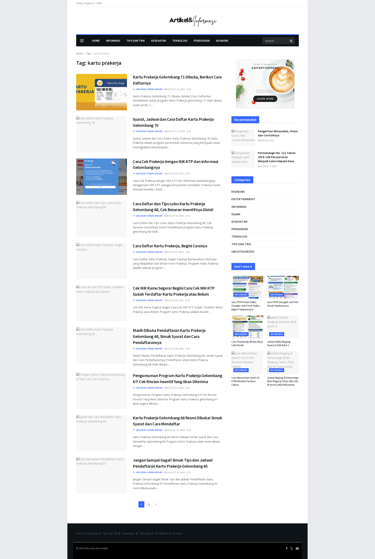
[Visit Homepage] (187, 20)
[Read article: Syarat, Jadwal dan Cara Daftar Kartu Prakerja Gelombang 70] (101, 134)
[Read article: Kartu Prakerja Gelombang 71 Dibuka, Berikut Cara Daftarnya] (101, 92)
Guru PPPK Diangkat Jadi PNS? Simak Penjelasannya (283, 304)
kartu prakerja (101, 53)
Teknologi (180, 40)
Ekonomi (222, 40)
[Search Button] (291, 40)
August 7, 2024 (268, 166)
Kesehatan (158, 40)
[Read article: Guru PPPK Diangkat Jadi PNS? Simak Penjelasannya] (283, 287)
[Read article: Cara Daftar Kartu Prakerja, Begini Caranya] (101, 261)
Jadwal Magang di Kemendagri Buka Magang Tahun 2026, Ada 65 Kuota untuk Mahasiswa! (282, 381)
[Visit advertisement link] (265, 83)
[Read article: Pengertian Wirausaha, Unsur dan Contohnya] (243, 137)
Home (96, 40)
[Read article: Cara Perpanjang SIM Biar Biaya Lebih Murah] (247, 326)
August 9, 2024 (174, 387)
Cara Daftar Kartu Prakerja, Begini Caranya (170, 245)
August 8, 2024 (174, 173)
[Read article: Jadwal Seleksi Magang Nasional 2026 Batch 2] (283, 326)
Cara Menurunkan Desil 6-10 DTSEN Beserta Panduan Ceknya (245, 381)
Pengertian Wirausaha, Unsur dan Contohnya (278, 133)
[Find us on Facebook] (287, 548)
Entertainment (243, 199)
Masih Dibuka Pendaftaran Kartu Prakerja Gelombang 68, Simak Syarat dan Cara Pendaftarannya (169, 336)
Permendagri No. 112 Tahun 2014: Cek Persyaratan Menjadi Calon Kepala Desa (277, 157)
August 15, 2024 (175, 89)
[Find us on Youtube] (297, 548)
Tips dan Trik (135, 40)
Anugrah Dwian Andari (149, 89)
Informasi (113, 40)
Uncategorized (242, 251)
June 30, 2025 (267, 140)
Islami (235, 214)
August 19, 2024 (175, 429)
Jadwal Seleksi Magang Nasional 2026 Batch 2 (278, 343)
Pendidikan (202, 40)
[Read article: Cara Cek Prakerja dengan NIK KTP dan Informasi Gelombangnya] (101, 176)
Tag (88, 53)
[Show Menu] (82, 40)
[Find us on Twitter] (291, 548)
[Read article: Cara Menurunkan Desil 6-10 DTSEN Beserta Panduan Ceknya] (247, 362)
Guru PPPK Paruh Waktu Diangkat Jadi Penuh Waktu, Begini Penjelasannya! (245, 306)
